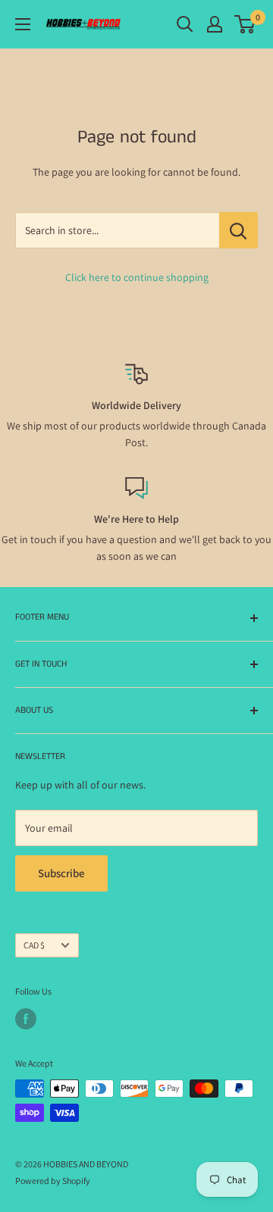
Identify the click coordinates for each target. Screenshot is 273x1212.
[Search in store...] (238, 230)
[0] (245, 24)
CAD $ (34, 945)
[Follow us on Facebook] (25, 1018)
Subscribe (61, 873)
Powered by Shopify (52, 1180)
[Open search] (185, 24)
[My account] (214, 24)
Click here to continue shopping (137, 277)
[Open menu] (22, 24)
